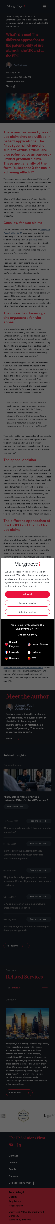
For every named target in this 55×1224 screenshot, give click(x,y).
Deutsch (14, 658)
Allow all (27, 594)
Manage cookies (27, 603)
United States (40, 644)
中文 (34, 658)
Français (14, 652)
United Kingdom (14, 644)
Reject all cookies (27, 612)
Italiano (36, 652)
